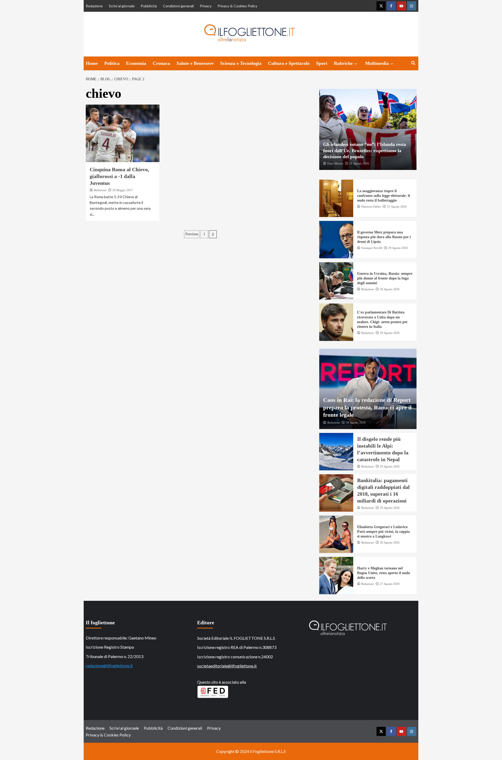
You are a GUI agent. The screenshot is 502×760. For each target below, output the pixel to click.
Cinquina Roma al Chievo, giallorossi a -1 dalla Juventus (119, 176)
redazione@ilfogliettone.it (109, 665)
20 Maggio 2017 (122, 190)
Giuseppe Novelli (371, 247)
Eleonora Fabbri (371, 206)
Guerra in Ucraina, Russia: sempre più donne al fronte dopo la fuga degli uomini (384, 278)
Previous (191, 234)
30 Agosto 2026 (390, 289)
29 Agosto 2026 (398, 247)
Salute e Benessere (195, 63)
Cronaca (161, 63)
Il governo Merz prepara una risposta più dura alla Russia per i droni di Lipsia (384, 237)
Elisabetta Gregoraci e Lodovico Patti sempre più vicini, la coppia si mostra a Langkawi (383, 531)
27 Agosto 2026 (390, 583)
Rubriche (343, 63)
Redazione (94, 6)
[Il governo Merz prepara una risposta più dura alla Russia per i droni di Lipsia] (336, 239)
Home (92, 63)
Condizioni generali (178, 6)
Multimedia (377, 63)
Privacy (206, 6)
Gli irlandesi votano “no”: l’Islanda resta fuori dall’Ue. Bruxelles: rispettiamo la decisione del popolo (364, 150)
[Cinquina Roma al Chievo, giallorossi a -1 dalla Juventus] (123, 133)
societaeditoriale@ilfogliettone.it (227, 665)
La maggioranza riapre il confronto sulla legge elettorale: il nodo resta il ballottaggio (383, 195)
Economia (136, 63)
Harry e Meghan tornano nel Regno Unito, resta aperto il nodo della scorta (383, 573)
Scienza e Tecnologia (240, 63)
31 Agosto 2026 (359, 163)
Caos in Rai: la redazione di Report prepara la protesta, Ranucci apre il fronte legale (367, 407)
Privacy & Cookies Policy (237, 6)
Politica (111, 63)
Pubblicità (149, 6)
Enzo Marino (335, 163)
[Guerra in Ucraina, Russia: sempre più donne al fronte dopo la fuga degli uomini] (336, 281)
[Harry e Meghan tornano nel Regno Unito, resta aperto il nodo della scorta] (336, 575)
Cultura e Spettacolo (289, 63)
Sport (321, 63)
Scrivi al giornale (122, 6)
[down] (356, 63)
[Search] (413, 63)
